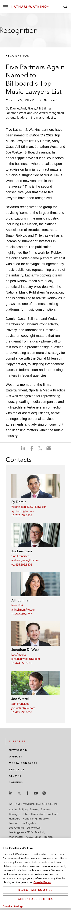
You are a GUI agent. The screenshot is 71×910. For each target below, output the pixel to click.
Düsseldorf (37, 814)
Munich (48, 836)
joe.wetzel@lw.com (23, 708)
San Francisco (20, 556)
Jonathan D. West (25, 649)
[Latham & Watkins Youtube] (36, 793)
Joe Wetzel (20, 699)
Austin (13, 809)
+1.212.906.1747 (21, 613)
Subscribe (17, 741)
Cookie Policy (42, 882)
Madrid (39, 832)
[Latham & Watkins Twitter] (19, 793)
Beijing (23, 809)
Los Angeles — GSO (21, 832)
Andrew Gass (21, 551)
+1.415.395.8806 (21, 564)
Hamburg (14, 818)
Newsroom (18, 750)
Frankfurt (52, 814)
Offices (15, 756)
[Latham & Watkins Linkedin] (11, 793)
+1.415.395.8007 (21, 712)
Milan (37, 836)
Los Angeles (19, 654)
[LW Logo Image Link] (30, 6)
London (13, 823)
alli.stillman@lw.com (23, 609)
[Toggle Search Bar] (65, 6)
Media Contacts (23, 763)
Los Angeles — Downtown (25, 827)
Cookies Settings (13, 906)
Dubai (25, 814)
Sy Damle (18, 502)
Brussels (46, 809)
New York (41, 506)
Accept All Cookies (35, 899)
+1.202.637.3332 (21, 515)
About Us (17, 769)
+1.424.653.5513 (21, 663)
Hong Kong (30, 818)
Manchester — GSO (20, 836)
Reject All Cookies (35, 889)
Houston (44, 818)
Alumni (15, 776)
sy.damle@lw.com (22, 511)
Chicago (14, 814)
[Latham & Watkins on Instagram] (44, 793)
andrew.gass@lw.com (25, 560)
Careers (16, 782)
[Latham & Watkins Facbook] (27, 793)
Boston (34, 809)
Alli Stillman (20, 600)
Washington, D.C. (22, 506)
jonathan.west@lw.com (25, 658)
